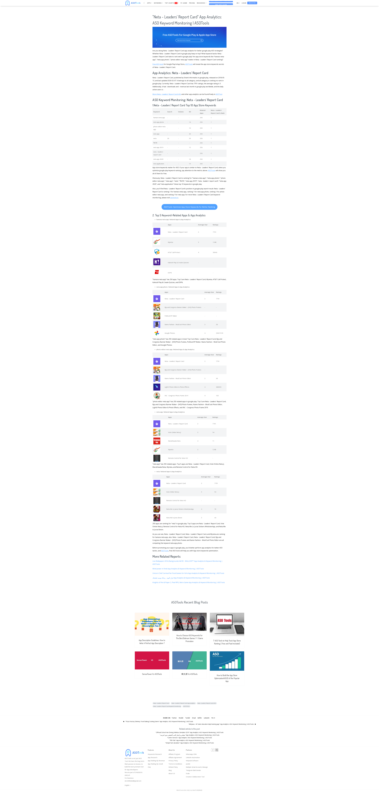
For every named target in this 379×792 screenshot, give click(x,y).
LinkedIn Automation (193, 757)
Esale (188, 773)
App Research (152, 757)
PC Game (184, 3)
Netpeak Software (192, 761)
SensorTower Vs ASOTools (152, 674)
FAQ (149, 767)
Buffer (200, 718)
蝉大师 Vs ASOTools (190, 674)
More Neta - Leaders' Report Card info (166, 94)
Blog (170, 770)
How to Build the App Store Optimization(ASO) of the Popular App (227, 678)
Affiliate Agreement (175, 757)
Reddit (181, 718)
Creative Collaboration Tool (195, 777)
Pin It (213, 718)
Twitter (174, 718)
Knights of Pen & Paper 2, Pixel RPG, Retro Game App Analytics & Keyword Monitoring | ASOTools (188, 582)
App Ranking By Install (155, 764)
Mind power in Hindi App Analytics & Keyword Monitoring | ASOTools (178, 569)
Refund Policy (173, 767)
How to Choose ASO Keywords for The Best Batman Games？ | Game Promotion (189, 638)
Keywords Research (155, 754)
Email (194, 718)
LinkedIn (206, 718)
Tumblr (187, 718)
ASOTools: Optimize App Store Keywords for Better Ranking (189, 207)
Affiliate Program (174, 754)
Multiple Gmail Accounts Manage (197, 767)
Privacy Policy (173, 761)
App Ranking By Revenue (156, 761)
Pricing (192, 3)
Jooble (188, 764)
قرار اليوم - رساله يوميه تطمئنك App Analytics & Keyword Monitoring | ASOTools (181, 578)
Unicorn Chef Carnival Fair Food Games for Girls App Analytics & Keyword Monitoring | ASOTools (188, 573)
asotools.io (174, 198)
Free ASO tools (157, 64)
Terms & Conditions (175, 764)
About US (172, 773)
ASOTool (219, 94)
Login (244, 3)
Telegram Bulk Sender (193, 770)
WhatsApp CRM (191, 754)
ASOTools (189, 64)
